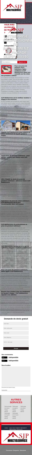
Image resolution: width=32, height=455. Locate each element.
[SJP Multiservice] (16, 437)
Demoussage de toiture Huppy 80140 (8, 409)
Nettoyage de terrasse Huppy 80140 (15, 416)
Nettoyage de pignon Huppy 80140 (15, 409)
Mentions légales (16, 429)
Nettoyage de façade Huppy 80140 (7, 416)
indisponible (13, 357)
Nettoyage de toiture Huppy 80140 (23, 409)
